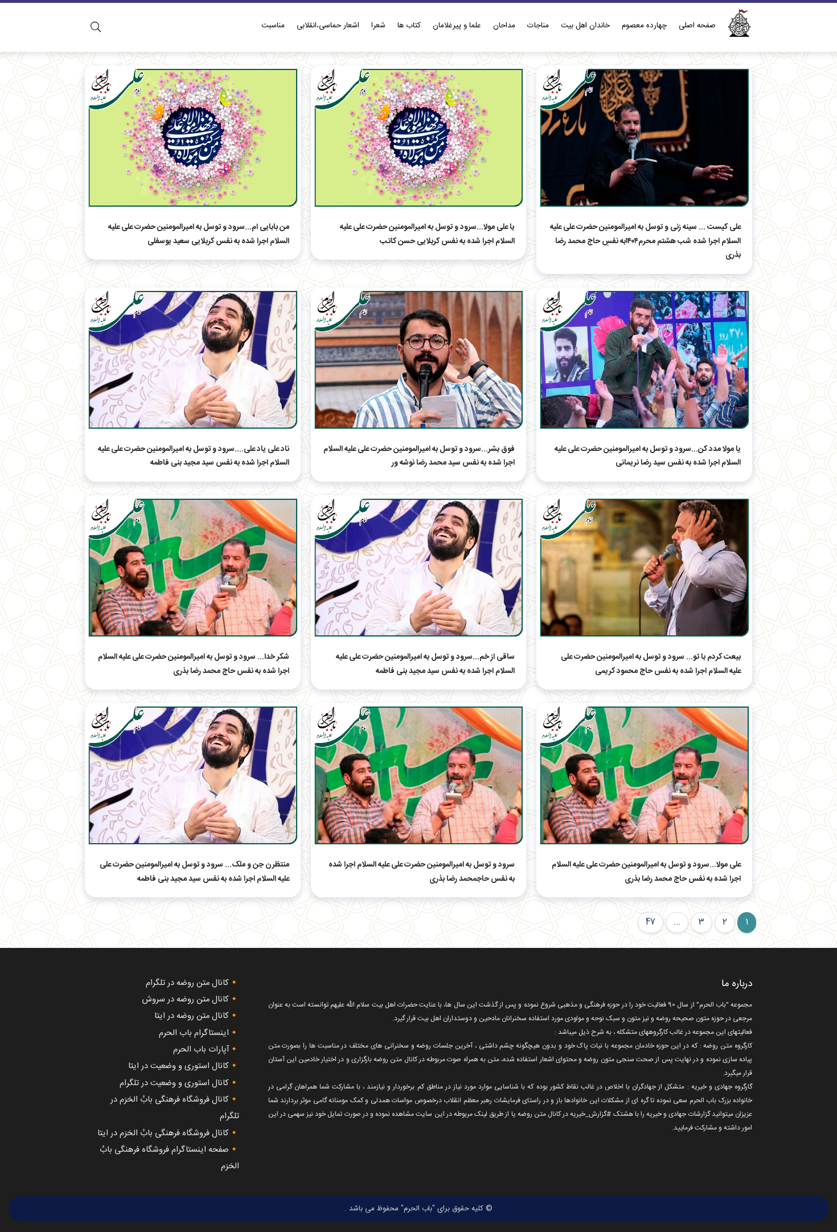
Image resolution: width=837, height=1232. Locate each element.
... (677, 922)
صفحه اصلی (697, 25)
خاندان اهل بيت (585, 25)
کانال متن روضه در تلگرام (187, 983)
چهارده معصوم (644, 25)
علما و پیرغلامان (457, 25)
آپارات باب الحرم (201, 1050)
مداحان (504, 25)
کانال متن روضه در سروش (185, 1000)
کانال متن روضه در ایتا (191, 1016)
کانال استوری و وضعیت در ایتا (178, 1066)
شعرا (378, 25)
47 (650, 922)
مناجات (538, 25)
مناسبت (273, 25)
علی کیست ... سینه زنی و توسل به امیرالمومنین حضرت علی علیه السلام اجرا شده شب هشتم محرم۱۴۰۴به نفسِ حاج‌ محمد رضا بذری (645, 241)
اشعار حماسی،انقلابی (328, 25)
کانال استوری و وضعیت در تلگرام (174, 1083)
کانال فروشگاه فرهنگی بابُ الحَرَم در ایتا (163, 1133)
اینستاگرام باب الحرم (194, 1033)
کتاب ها (409, 25)
